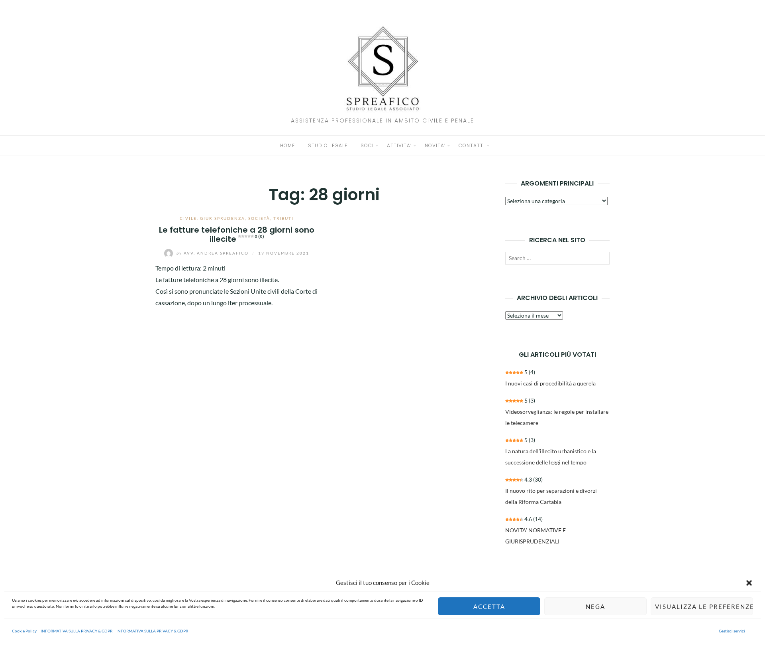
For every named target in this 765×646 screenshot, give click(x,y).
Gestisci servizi (732, 630)
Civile (188, 218)
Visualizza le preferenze (704, 606)
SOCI (367, 145)
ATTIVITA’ (399, 145)
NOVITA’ (435, 145)
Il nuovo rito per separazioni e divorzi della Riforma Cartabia (551, 496)
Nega (595, 606)
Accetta (489, 606)
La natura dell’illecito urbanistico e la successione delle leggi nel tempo (550, 457)
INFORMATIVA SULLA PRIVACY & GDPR (76, 630)
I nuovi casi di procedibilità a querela (550, 383)
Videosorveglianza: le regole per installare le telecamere (556, 417)
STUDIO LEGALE (327, 145)
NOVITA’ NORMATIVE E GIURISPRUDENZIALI (535, 536)
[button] (749, 583)
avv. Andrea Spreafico (213, 253)
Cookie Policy (24, 630)
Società (259, 218)
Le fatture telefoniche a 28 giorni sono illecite (236, 234)
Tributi (283, 218)
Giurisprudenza (222, 218)
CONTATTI (472, 145)
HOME (287, 145)
